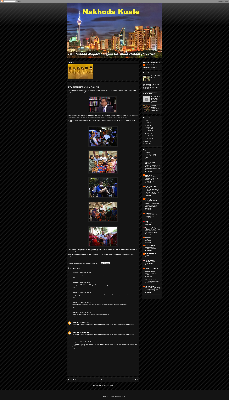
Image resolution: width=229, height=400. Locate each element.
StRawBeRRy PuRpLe (151, 279)
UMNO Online (149, 152)
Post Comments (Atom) (106, 385)
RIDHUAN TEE (149, 213)
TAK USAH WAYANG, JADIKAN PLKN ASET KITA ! (155, 108)
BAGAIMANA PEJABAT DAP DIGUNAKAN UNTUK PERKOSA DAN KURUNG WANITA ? (151, 87)
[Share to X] (105, 263)
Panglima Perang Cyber (152, 296)
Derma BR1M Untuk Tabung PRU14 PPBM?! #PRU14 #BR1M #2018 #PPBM (152, 231)
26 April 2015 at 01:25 (85, 342)
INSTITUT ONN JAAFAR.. (155, 76)
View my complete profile (150, 67)
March (149, 133)
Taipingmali (148, 175)
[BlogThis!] (104, 263)
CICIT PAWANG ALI (151, 254)
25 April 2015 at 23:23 (85, 302)
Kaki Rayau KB (149, 286)
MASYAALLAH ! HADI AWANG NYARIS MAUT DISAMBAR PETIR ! (155, 99)
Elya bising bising (150, 228)
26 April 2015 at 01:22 (83, 332)
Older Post (134, 380)
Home (103, 380)
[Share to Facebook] (107, 263)
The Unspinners (150, 199)
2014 (146, 141)
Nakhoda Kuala (149, 65)
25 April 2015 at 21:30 (85, 272)
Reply (73, 277)
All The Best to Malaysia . (152, 281)
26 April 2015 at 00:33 (85, 312)
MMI (146, 221)
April (148, 125)
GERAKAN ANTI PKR (151, 268)
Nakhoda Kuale (149, 260)
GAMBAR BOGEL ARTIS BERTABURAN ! (150, 92)
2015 (146, 120)
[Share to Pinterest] (109, 263)
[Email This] (102, 263)
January (149, 138)
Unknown (75, 322)
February (149, 135)
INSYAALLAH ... (149, 255)
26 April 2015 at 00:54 (83, 322)
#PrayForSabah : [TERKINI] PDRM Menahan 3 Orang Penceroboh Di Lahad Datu (152, 289)
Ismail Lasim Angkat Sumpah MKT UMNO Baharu (150, 156)
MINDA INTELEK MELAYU (150, 163)
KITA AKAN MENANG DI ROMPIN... (150, 129)
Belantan (148, 237)
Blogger (123, 396)
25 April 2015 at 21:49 (85, 292)
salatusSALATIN (150, 245)
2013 (146, 143)
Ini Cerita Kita (148, 223)
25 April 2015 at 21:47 (85, 282)
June (148, 122)
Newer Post (72, 380)
